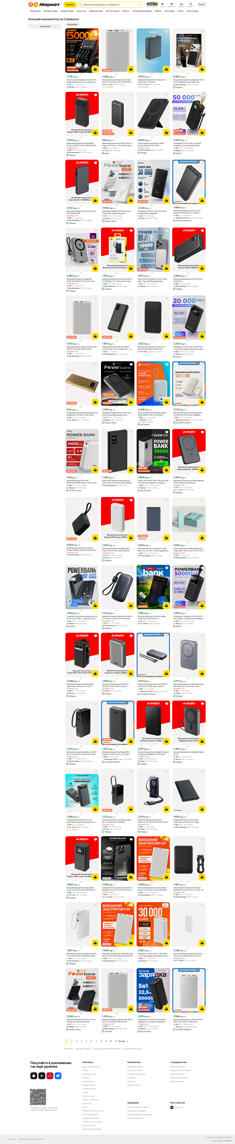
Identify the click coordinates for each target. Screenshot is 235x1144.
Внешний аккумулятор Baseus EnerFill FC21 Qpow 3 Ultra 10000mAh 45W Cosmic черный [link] (117, 617)
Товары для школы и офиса (93, 1111)
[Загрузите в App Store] (33, 1079)
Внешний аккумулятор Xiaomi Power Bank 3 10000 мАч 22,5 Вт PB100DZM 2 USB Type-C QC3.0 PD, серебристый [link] (117, 81)
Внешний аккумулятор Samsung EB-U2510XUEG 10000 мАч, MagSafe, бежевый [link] (187, 414)
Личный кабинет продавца (137, 1107)
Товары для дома (89, 1089)
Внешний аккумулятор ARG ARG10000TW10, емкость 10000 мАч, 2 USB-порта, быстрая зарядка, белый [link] (82, 482)
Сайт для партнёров (135, 1118)
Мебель (85, 1070)
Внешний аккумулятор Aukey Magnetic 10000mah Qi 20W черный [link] (188, 482)
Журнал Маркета (134, 1085)
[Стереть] (140, 4)
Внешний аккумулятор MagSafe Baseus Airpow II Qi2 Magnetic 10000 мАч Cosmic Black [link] (153, 753)
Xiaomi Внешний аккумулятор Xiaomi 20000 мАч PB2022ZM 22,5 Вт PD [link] (187, 955)
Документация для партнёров (139, 1115)
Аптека (85, 1092)
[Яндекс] (229, 1141)
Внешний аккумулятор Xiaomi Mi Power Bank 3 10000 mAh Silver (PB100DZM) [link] (117, 955)
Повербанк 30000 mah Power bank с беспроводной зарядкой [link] (152, 212)
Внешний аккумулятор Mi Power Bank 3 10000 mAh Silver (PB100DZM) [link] (82, 348)
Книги (84, 1107)
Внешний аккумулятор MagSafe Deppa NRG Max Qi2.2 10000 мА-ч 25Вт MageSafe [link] (188, 685)
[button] (72, 24)
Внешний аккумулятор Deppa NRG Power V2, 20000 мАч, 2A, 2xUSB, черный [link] (115, 753)
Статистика (10, 1139)
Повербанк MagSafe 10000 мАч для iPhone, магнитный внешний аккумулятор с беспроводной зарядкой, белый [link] (116, 212)
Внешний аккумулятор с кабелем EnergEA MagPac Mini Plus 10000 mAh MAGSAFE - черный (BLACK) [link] (82, 549)
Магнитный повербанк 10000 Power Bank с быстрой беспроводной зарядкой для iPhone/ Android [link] (152, 280)
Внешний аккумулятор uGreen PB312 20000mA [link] (188, 280)
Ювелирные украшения (91, 1129)
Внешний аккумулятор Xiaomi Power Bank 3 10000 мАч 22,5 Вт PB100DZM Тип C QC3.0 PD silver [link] (153, 889)
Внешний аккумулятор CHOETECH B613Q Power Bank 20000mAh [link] (151, 348)
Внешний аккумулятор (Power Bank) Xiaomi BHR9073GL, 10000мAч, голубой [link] (152, 414)
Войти (202, 4)
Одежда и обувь (88, 1085)
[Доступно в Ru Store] (58, 1079)
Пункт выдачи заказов (179, 1078)
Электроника (87, 1081)
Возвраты (131, 1081)
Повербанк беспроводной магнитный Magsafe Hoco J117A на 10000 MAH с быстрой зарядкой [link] (117, 889)
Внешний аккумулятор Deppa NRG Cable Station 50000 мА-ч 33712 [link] (80, 685)
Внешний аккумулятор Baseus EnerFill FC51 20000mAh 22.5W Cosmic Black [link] (81, 753)
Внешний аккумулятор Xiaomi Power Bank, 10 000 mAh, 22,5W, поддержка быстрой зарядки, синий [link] (153, 549)
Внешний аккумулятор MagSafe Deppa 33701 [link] (188, 753)
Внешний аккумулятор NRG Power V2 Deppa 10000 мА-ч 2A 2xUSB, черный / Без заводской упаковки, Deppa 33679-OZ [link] (117, 144)
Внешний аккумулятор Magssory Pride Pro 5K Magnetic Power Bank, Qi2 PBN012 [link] (188, 81)
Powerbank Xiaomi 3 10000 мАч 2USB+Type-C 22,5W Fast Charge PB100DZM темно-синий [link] (186, 821)
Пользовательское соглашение (31, 1139)
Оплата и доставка (134, 1070)
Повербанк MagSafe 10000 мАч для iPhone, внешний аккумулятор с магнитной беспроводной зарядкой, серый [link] (116, 414)
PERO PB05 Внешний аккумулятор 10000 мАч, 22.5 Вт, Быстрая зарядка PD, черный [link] (117, 482)
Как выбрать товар (134, 1067)
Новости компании (177, 1067)
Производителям (177, 1074)
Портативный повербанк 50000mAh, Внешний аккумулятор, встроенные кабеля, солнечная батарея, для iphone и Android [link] (82, 81)
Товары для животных (91, 1118)
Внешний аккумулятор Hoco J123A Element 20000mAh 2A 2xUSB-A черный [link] (187, 212)
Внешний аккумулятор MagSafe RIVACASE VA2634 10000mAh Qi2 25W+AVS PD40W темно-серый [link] (80, 280)
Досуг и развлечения (91, 1067)
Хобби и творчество (90, 1100)
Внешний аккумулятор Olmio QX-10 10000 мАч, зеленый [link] (152, 81)
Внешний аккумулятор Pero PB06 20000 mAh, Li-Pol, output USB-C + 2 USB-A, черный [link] (116, 348)
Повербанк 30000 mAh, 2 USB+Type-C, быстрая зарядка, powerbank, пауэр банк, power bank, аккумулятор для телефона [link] (152, 955)
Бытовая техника (89, 1074)
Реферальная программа (180, 1070)
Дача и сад (86, 1103)
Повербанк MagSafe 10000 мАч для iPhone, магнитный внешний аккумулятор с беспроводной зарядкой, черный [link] (81, 1021)
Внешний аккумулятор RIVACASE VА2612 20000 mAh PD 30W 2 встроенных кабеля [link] (115, 685)
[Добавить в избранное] (95, 31)
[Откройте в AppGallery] (50, 1079)
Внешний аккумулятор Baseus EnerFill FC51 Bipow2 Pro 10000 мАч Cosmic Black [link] (117, 280)
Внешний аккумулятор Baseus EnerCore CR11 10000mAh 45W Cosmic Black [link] (153, 821)
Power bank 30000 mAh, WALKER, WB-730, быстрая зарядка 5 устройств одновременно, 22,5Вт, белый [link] (153, 482)
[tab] (35, 11)
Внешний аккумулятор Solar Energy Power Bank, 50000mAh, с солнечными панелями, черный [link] (152, 617)
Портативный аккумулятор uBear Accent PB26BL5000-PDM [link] (151, 144)
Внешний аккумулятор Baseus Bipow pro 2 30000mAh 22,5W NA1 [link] (116, 821)
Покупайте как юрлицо (136, 1074)
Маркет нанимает (177, 1081)
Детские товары (89, 1125)
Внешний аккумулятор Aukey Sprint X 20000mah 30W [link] (81, 212)
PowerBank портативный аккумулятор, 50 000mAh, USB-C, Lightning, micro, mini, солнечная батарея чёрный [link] (82, 617)
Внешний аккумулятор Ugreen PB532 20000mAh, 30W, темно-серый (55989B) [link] (152, 685)
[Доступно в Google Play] (41, 1079)
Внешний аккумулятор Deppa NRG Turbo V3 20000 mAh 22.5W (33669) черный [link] (81, 144)
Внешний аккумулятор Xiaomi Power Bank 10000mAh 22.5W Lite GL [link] (187, 1021)
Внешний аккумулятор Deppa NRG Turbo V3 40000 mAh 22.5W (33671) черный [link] (81, 889)
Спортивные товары (90, 1114)
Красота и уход (88, 1096)
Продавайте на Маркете (137, 1111)
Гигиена (85, 1078)
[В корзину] (95, 69)
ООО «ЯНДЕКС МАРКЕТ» (222, 1137)
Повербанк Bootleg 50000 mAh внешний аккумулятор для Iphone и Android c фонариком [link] (81, 821)
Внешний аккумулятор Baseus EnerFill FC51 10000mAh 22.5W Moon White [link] (81, 955)
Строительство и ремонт (92, 1122)
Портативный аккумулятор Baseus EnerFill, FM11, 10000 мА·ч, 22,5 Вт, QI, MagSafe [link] (188, 889)
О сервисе (131, 1078)
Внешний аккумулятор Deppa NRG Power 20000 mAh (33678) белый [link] (115, 549)
